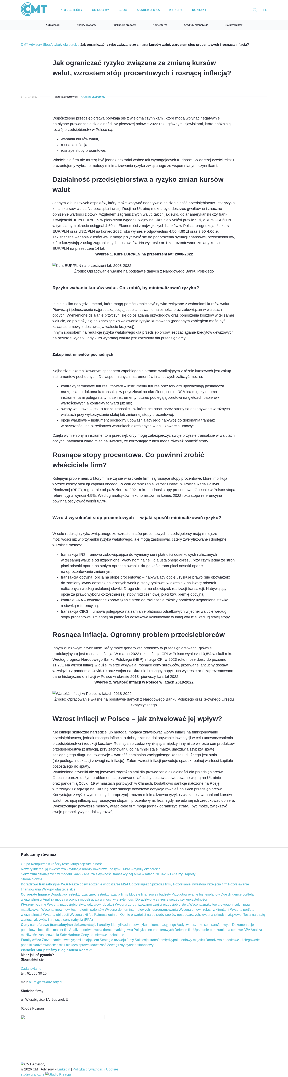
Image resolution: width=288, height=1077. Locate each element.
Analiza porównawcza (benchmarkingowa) (101, 930)
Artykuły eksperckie (196, 25)
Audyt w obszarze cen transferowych (204, 925)
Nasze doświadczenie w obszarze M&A (98, 884)
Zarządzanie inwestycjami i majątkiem (70, 940)
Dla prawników (233, 25)
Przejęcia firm (217, 884)
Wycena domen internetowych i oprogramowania (141, 909)
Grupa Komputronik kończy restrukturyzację (53, 864)
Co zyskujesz (139, 884)
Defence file (183, 930)
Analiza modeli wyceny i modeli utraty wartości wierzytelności (89, 899)
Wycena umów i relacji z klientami (204, 909)
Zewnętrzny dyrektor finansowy (130, 945)
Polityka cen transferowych (154, 930)
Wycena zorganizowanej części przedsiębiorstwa (151, 904)
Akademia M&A (148, 10)
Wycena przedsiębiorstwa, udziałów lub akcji (80, 904)
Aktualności (53, 25)
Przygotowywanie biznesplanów (196, 894)
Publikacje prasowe (124, 25)
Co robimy (100, 10)
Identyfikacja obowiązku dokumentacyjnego (143, 925)
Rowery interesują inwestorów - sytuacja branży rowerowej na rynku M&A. (76, 869)
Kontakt (199, 10)
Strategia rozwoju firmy (117, 940)
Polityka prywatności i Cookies (95, 1069)
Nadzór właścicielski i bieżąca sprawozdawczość (69, 945)
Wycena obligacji (56, 914)
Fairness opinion (106, 914)
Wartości (28, 950)
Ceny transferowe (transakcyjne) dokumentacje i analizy (65, 925)
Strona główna (32, 879)
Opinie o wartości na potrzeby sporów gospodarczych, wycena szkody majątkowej (181, 914)
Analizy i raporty (86, 25)
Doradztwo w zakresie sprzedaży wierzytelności (171, 899)
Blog (122, 10)
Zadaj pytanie (31, 968)
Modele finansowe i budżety (150, 894)
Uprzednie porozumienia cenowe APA (221, 930)
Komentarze (160, 25)
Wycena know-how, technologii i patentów (72, 909)
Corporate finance (35, 894)
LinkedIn (63, 1069)
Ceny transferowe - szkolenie (102, 935)
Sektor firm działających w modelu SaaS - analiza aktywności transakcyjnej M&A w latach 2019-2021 (96, 874)
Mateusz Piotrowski (66, 96)
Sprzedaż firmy (161, 884)
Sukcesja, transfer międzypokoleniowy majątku (170, 940)
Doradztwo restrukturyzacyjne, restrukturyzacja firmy (89, 894)
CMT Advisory (31, 44)
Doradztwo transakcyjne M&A (44, 884)
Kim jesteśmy (71, 10)
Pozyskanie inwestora (189, 884)
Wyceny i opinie (33, 904)
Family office (31, 940)
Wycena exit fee (81, 914)
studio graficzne (33, 1074)
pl (265, 10)
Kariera (176, 10)
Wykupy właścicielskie (58, 889)
